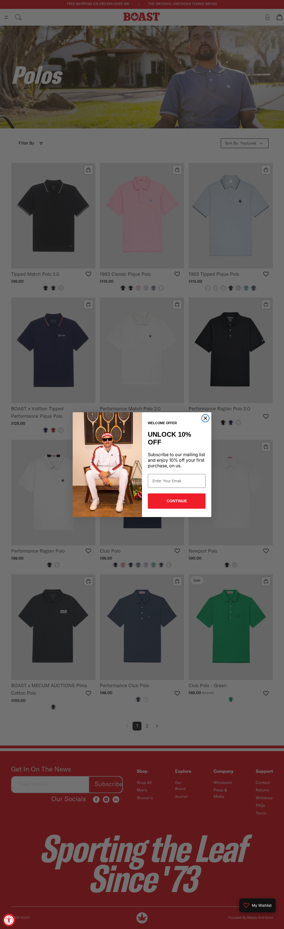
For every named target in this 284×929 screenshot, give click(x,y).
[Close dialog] (205, 418)
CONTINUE (177, 501)
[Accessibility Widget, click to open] (9, 920)
